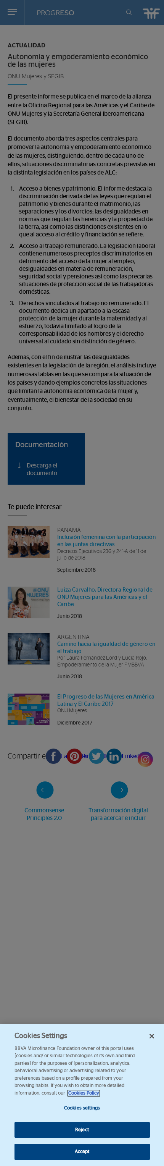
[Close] (151, 1036)
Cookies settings (82, 1108)
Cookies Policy (83, 1093)
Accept (82, 1151)
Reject (82, 1129)
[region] (82, 1095)
